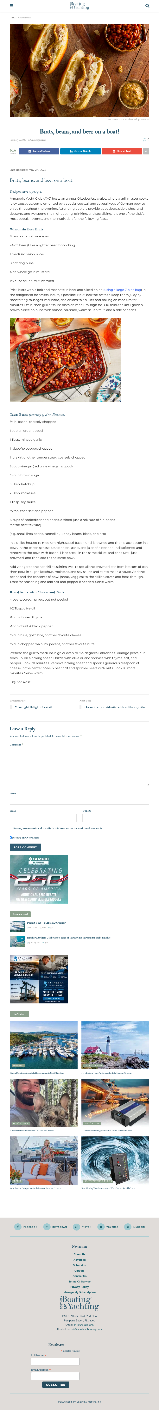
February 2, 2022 (18, 139)
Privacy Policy (79, 1286)
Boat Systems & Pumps (98, 1181)
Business (18, 1065)
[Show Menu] (11, 6)
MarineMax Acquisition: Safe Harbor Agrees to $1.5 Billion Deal (37, 1072)
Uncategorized (24, 17)
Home (13, 17)
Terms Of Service (80, 1281)
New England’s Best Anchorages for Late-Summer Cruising (106, 1072)
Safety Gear (21, 1123)
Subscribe (79, 1265)
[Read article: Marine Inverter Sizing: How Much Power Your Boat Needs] (115, 1102)
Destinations (93, 1065)
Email (13, 811)
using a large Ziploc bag (122, 290)
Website (86, 811)
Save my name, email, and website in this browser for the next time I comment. (58, 828)
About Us (79, 1254)
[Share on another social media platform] (146, 151)
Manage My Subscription (79, 1292)
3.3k (52, 927)
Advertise (79, 1259)
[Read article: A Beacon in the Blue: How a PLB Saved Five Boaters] (44, 1102)
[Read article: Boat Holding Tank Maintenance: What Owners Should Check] (115, 1160)
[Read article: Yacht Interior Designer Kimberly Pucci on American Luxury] (44, 1160)
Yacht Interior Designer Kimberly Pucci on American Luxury (35, 1188)
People (17, 1181)
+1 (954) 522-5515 (83, 1324)
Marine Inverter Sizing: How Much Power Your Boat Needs (106, 1130)
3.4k (46, 942)
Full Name (38, 1355)
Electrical (92, 1123)
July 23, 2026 (35, 942)
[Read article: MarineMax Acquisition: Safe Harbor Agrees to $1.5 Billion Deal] (44, 1045)
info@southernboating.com (86, 1329)
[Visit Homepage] (79, 6)
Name (13, 793)
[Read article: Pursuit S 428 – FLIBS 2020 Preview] (17, 926)
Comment (16, 744)
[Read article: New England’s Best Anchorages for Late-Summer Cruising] (115, 1045)
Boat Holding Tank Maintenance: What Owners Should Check (108, 1188)
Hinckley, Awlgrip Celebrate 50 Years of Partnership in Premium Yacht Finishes (69, 937)
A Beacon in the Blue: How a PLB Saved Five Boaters (32, 1130)
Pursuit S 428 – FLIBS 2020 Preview (46, 922)
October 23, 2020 (37, 927)
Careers (79, 1270)
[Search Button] (147, 6)
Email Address (41, 1370)
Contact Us (80, 1276)
